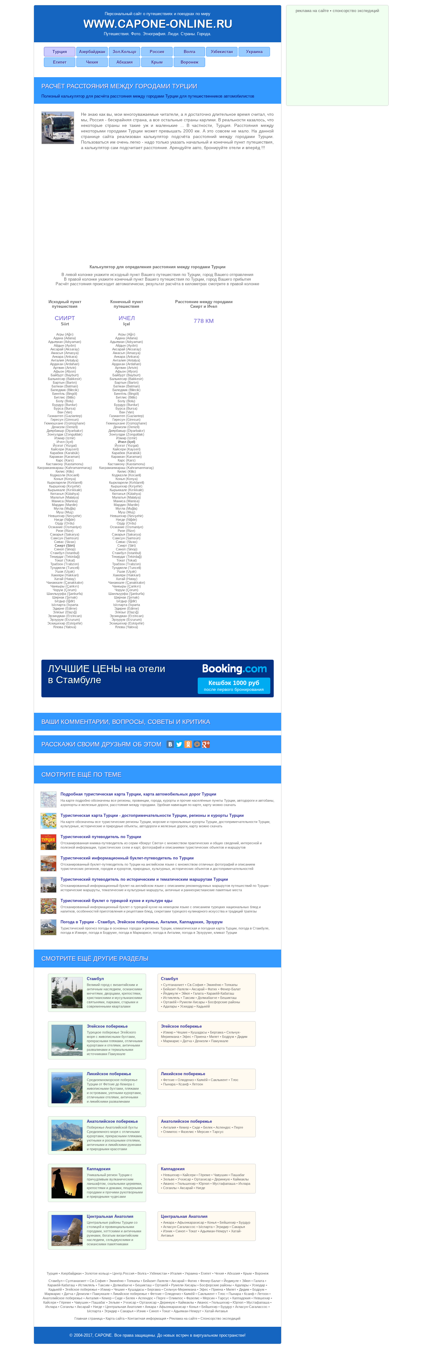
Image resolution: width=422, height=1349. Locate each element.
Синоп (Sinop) (65, 549)
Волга (189, 51)
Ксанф (184, 1084)
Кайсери (189, 1175)
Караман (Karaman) (64, 456)
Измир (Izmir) (64, 438)
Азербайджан (92, 51)
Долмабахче (207, 998)
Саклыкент (219, 1080)
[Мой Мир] (197, 744)
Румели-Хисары (183, 1285)
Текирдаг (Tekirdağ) (65, 556)
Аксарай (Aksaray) (64, 349)
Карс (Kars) (65, 460)
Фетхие (169, 1080)
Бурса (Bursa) (65, 408)
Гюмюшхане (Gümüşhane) (64, 423)
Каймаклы (241, 1179)
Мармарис (171, 1041)
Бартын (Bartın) (65, 382)
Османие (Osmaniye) (65, 527)
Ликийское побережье (130, 1294)
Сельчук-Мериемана (180, 1289)
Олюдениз (186, 1080)
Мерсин (203, 1132)
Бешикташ (228, 998)
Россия (157, 51)
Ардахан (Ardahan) (64, 364)
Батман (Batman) (65, 386)
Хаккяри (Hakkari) (65, 575)
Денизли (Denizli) (65, 427)
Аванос (169, 1183)
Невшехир (171, 1175)
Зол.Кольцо (124, 51)
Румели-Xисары (192, 1002)
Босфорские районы (224, 1002)
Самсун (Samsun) (65, 538)
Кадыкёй (203, 1006)
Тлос (234, 1080)
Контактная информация (147, 1318)
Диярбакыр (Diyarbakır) (65, 430)
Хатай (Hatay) (65, 579)
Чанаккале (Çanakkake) (64, 582)
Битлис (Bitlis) (64, 397)
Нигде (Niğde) (64, 519)
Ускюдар (186, 1006)
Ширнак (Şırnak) (65, 597)
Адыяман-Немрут (214, 1231)
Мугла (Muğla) (65, 508)
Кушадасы (199, 1032)
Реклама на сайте (183, 1318)
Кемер (184, 1127)
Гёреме (204, 1175)
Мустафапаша (224, 1183)
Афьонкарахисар (190, 1222)
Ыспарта (206, 1227)
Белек (208, 1127)
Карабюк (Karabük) (64, 453)
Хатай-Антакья (216, 1311)
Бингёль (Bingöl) (64, 393)
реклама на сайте (312, 10)
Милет (214, 1036)
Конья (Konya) (65, 479)
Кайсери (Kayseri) (65, 449)
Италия (176, 1273)
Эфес (186, 1036)
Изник (167, 1231)
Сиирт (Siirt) (65, 545)
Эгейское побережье (81, 1289)
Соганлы (170, 1188)
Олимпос (170, 1132)
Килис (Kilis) (65, 471)
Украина (254, 51)
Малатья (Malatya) (64, 497)
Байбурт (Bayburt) (65, 375)
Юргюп (204, 1183)
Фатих (212, 989)
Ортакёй (169, 1002)
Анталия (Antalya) (64, 360)
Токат (192, 1231)
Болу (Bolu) (65, 401)
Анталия (169, 1127)
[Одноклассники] (188, 744)
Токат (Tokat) (65, 560)
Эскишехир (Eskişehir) (64, 623)
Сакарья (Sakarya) (64, 534)
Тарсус (218, 1132)
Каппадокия (241, 1298)
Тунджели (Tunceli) (64, 568)
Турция (60, 51)
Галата (198, 993)
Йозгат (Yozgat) (65, 445)
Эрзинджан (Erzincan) (65, 616)
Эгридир (222, 1227)
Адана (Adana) (64, 338)
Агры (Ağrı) (65, 334)
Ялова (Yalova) (64, 627)
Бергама (216, 1032)
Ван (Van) (64, 412)
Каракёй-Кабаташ (220, 993)
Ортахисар (202, 1179)
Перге (238, 1127)
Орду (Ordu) (64, 523)
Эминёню (213, 985)
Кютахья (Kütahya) (64, 493)
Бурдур (244, 1222)
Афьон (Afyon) (64, 371)
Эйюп (185, 993)
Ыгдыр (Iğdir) (65, 601)
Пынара (169, 1084)
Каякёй (202, 1080)
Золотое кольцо (97, 1273)
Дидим (242, 1036)
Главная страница (88, 1318)
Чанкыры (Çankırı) (64, 586)
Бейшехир (228, 1222)
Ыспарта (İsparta (65, 605)
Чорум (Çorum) (65, 590)
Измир (168, 1032)
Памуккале (219, 1041)
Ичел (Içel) (65, 442)
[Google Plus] (206, 744)
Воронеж (189, 62)
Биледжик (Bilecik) (65, 390)
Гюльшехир (187, 1183)
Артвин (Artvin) (64, 368)
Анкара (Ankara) (65, 356)
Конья (212, 1222)
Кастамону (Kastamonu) (64, 464)
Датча (187, 1041)
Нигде (200, 1188)
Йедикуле (170, 993)
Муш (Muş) (65, 512)
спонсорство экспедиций (356, 10)
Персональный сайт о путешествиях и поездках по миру (157, 13)
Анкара (168, 1222)
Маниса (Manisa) (65, 501)
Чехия (92, 62)
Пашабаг (238, 1175)
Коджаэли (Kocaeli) (64, 475)
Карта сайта (115, 1318)
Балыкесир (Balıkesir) (65, 379)
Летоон (197, 1084)
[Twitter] (179, 744)
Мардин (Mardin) (65, 505)
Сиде (196, 1127)
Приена (200, 1036)
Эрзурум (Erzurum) (65, 619)
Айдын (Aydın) (65, 345)
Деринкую (222, 1179)
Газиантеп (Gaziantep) (65, 416)
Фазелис (187, 1132)
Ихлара (244, 1183)
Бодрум (228, 1036)
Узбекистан (222, 51)
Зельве (169, 1179)
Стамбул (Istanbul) (64, 553)
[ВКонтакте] (170, 744)
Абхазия (124, 62)
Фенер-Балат (230, 989)
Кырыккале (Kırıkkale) (65, 490)
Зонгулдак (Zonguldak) (64, 434)
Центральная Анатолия (123, 1307)
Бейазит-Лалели (175, 989)
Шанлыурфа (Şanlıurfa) (65, 593)
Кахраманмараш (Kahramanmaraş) (64, 468)
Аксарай (198, 989)
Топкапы (231, 985)
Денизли (201, 1041)
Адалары (170, 1006)
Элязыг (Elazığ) (65, 612)
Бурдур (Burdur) (64, 405)
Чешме (182, 1032)
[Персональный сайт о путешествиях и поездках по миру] (157, 23)
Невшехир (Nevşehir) (65, 516)
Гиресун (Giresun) (65, 419)
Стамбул (55, 1281)
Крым (157, 62)
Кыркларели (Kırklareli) (64, 482)
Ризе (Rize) (65, 530)
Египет (59, 62)
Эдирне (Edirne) (65, 608)
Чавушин (220, 1175)
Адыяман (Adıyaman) (64, 342)
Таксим (189, 998)
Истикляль (171, 998)
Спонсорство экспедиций (220, 1318)
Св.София (195, 985)
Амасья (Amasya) (65, 353)
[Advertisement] (157, 206)
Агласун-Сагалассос (179, 1227)
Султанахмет (173, 985)
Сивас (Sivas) (65, 542)
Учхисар (184, 1179)
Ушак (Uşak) (65, 571)
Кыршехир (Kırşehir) (65, 486)
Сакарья (238, 1227)
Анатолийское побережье (62, 1298)
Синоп (180, 1231)
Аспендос (223, 1127)
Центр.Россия (123, 1273)
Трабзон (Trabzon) (64, 564)
